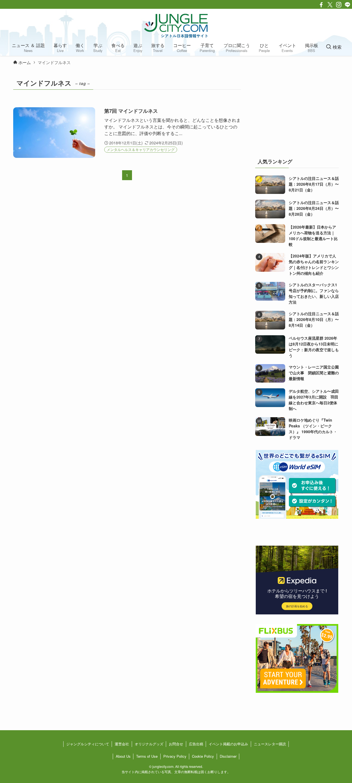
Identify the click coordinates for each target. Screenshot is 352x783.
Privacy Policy (174, 756)
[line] (347, 4)
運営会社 (122, 743)
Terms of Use (147, 756)
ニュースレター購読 (270, 743)
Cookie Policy (203, 756)
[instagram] (338, 4)
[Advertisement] (297, 111)
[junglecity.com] (176, 25)
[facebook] (321, 4)
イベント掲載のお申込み (228, 743)
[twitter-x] (330, 4)
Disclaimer (228, 756)
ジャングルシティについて (87, 743)
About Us (123, 756)
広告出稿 (196, 743)
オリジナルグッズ (149, 743)
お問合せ (176, 743)
